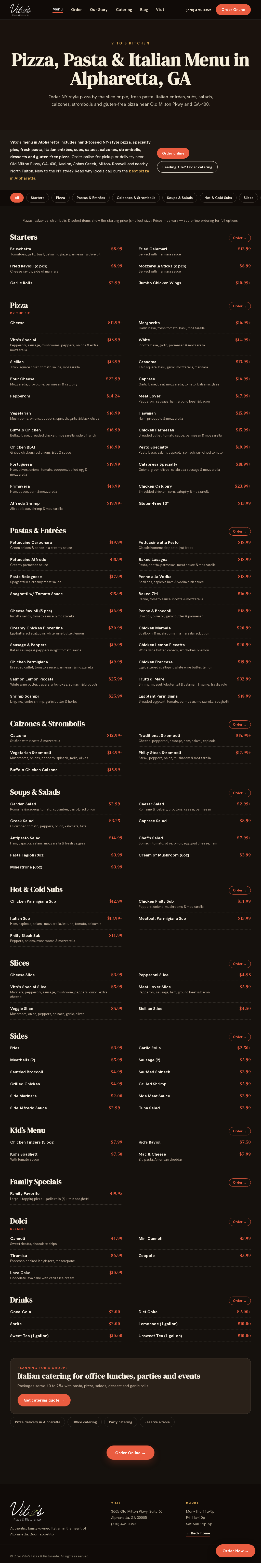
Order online (173, 153)
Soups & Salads (180, 197)
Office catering (84, 1422)
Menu (58, 9)
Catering (124, 9)
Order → (240, 238)
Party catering (120, 1422)
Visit (160, 9)
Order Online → (130, 1452)
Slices (248, 197)
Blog (144, 9)
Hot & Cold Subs (218, 197)
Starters (37, 197)
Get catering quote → (44, 1400)
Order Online (233, 9)
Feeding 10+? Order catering (187, 166)
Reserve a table (157, 1422)
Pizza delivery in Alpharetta (37, 1422)
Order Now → (236, 1551)
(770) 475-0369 (198, 9)
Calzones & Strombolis (136, 197)
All (17, 197)
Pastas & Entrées (91, 197)
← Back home (198, 1533)
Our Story (99, 9)
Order (76, 9)
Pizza (60, 197)
